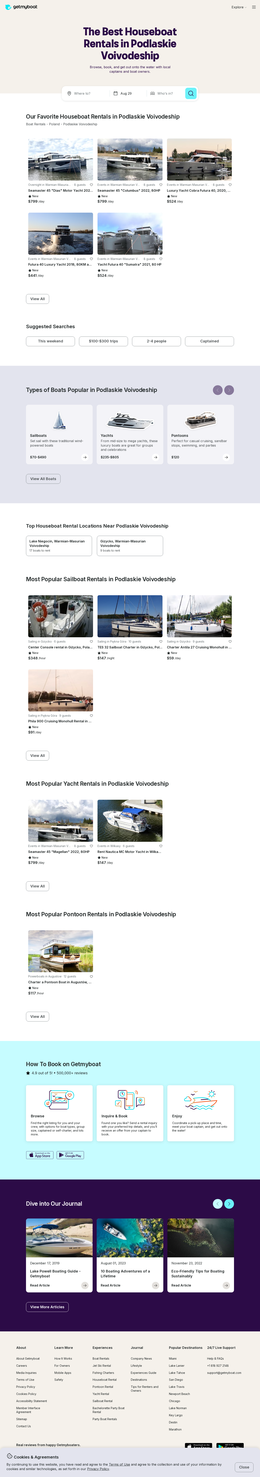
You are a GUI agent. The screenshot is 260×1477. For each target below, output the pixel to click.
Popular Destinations (186, 1348)
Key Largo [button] (176, 1415)
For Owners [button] (62, 1365)
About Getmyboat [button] (28, 1358)
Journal (137, 1348)
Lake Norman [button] (178, 1408)
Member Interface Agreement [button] (28, 1410)
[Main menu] (254, 7)
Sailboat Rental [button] (103, 1401)
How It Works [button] (63, 1358)
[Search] (191, 93)
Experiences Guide (143, 1372)
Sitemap (21, 1419)
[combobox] (86, 93)
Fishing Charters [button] (103, 1372)
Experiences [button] (103, 1348)
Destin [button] (173, 1422)
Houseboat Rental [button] (105, 1379)
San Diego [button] (176, 1379)
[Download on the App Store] (39, 1155)
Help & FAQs (215, 1358)
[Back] (218, 390)
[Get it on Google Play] (70, 1155)
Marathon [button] (175, 1429)
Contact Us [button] (23, 1426)
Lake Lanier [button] (176, 1365)
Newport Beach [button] (179, 1394)
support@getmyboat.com (224, 1372)
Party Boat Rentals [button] (105, 1419)
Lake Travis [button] (176, 1386)
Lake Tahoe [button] (177, 1372)
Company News (141, 1358)
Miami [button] (173, 1358)
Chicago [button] (174, 1401)
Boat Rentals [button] (101, 1358)
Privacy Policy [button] (98, 1469)
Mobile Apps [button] (62, 1372)
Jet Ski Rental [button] (102, 1365)
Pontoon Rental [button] (103, 1386)
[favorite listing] (91, 184)
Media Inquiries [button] (26, 1372)
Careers (21, 1365)
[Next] (229, 390)
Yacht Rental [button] (101, 1394)
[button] (36, 124)
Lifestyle (136, 1365)
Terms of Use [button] (119, 1464)
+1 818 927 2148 (218, 1365)
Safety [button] (58, 1379)
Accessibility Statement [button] (31, 1401)
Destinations (139, 1379)
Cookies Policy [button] (26, 1394)
